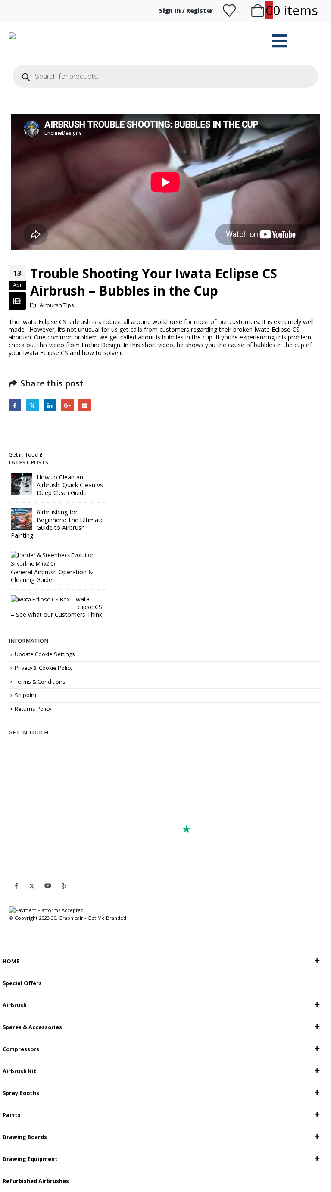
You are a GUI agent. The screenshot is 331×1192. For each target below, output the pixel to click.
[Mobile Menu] (279, 41)
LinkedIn (50, 405)
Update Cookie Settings (45, 654)
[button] (5, 944)
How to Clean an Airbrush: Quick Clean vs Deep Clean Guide (70, 485)
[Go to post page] (21, 483)
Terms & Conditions (40, 681)
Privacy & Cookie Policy (43, 668)
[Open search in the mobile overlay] (165, 76)
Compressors (21, 1049)
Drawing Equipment (30, 1159)
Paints (12, 1115)
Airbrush (15, 1005)
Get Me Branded (106, 918)
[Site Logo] (76, 41)
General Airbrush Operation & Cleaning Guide (52, 576)
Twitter (32, 405)
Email (84, 405)
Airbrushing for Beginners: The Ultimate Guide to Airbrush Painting (57, 523)
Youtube (47, 885)
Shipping (26, 695)
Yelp (63, 885)
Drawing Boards (25, 1137)
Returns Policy (33, 709)
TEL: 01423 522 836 (46, 806)
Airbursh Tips (57, 305)
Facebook (15, 405)
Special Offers (22, 983)
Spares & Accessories (32, 1027)
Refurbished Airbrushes (36, 1181)
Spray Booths (21, 1093)
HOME (11, 961)
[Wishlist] (229, 10)
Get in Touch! (25, 454)
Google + (67, 405)
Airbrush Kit (19, 1071)
